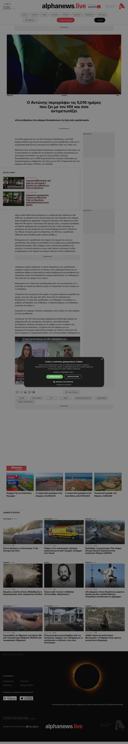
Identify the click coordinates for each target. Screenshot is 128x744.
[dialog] (64, 372)
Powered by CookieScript (64, 385)
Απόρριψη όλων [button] (73, 376)
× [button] (101, 359)
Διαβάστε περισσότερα (73, 369)
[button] (64, 372)
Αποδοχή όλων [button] (54, 376)
